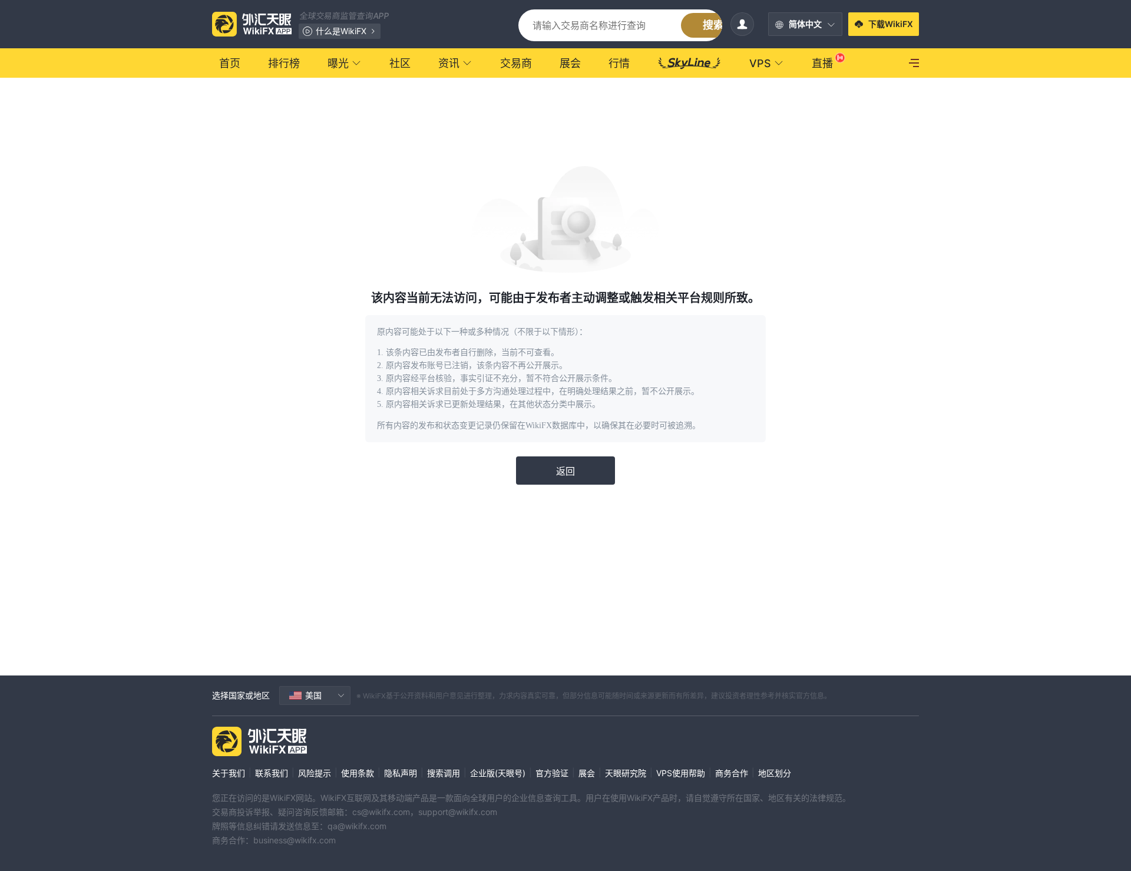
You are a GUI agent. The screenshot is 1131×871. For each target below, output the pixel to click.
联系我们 (271, 773)
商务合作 (731, 773)
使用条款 (357, 773)
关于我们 (228, 773)
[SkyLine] (689, 63)
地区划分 (774, 773)
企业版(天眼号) (497, 773)
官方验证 (551, 773)
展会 (586, 773)
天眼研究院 (625, 773)
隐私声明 (400, 773)
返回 (565, 471)
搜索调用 (443, 773)
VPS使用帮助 (680, 773)
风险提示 (314, 773)
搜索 (713, 25)
